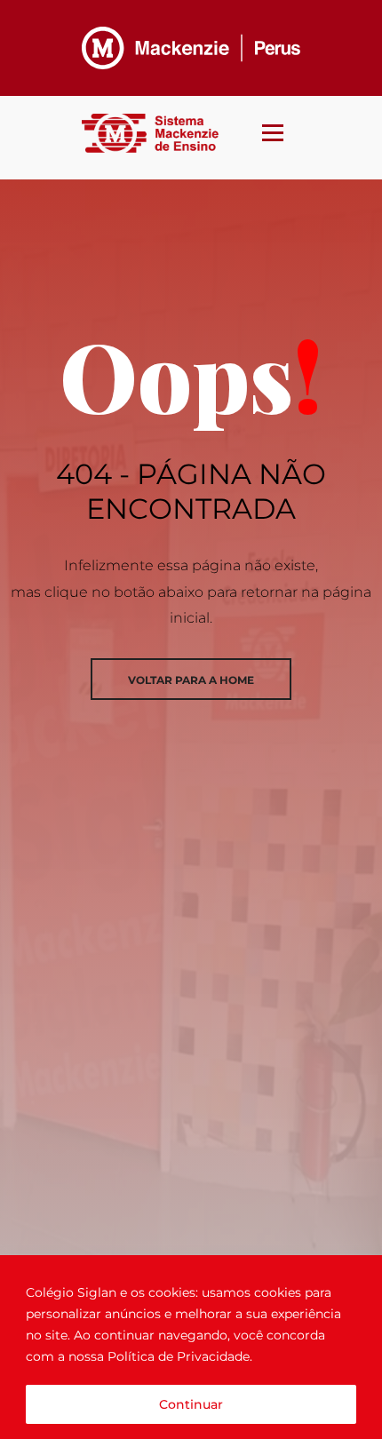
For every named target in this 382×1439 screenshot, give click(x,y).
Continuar (191, 1404)
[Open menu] (272, 129)
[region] (191, 1347)
